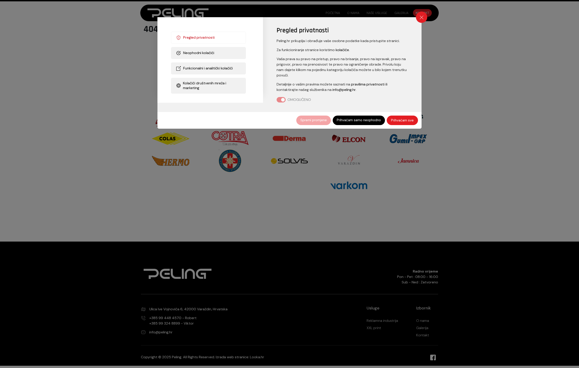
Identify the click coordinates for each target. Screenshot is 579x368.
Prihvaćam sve (402, 120)
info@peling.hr (344, 89)
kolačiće (342, 49)
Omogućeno (299, 99)
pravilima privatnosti (367, 84)
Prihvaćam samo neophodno (359, 120)
